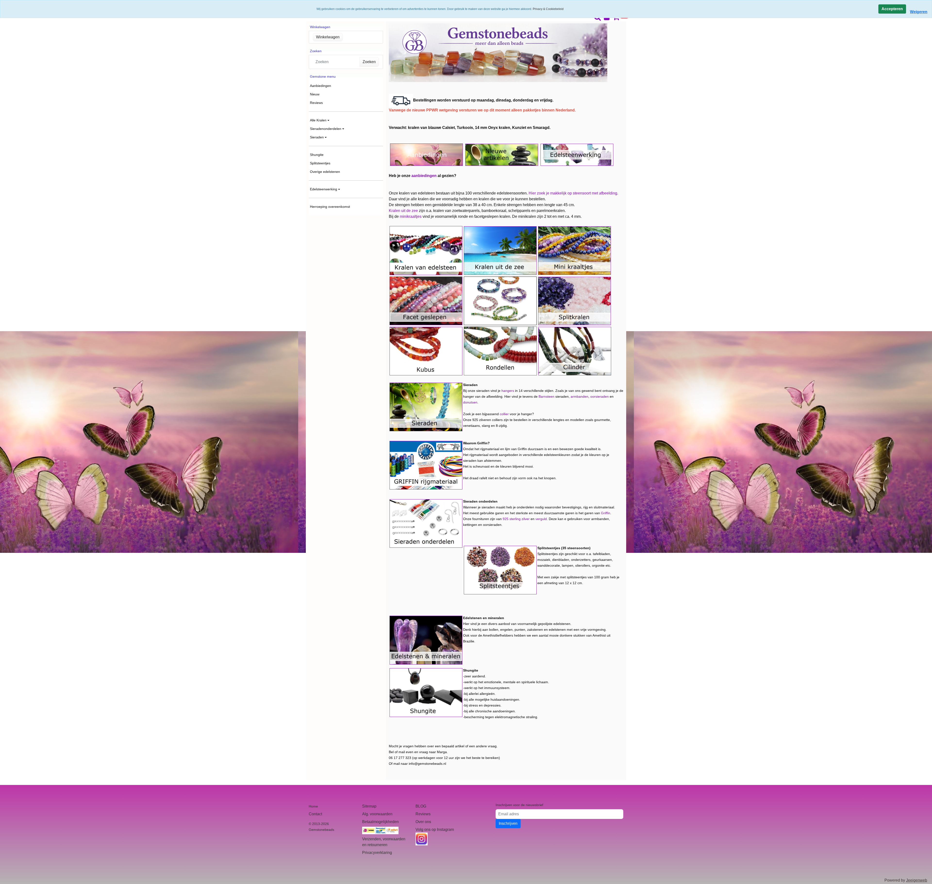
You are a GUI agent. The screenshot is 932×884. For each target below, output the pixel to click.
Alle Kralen (318, 120)
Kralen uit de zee (403, 211)
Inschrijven (508, 823)
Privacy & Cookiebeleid (548, 9)
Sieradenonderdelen (325, 129)
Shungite (317, 155)
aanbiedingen (424, 176)
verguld (541, 519)
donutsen (470, 402)
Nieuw (314, 94)
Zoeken (369, 62)
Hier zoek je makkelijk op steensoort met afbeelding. (573, 193)
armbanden (579, 396)
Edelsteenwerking (323, 189)
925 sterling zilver (516, 519)
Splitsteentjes (320, 163)
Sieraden (317, 137)
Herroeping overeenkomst (330, 207)
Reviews (316, 103)
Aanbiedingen (320, 86)
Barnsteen (546, 396)
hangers (507, 391)
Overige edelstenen (325, 172)
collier (504, 414)
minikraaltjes (411, 216)
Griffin (605, 513)
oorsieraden (599, 396)
